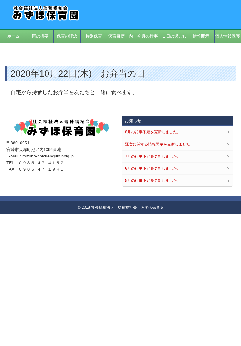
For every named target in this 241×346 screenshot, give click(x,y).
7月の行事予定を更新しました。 (153, 156)
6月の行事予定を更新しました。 (153, 168)
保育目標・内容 (120, 43)
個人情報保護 (227, 36)
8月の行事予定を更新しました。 (153, 132)
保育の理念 (67, 36)
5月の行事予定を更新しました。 (153, 180)
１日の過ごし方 (174, 43)
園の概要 (40, 36)
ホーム (13, 36)
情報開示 (201, 36)
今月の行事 (147, 36)
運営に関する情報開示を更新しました (157, 144)
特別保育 (94, 36)
